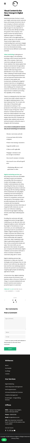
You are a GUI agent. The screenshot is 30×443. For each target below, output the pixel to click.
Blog (20, 289)
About (6, 365)
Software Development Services (14, 392)
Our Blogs (7, 371)
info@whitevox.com (14, 417)
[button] (4, 439)
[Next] (22, 300)
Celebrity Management (11, 395)
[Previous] (8, 300)
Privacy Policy (15, 438)
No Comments (9, 291)
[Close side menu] (5, 3)
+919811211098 (12, 414)
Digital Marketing (9, 384)
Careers (7, 374)
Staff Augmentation (10, 389)
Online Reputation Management (14, 386)
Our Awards (8, 368)
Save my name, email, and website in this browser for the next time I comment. (15, 342)
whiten (16, 289)
